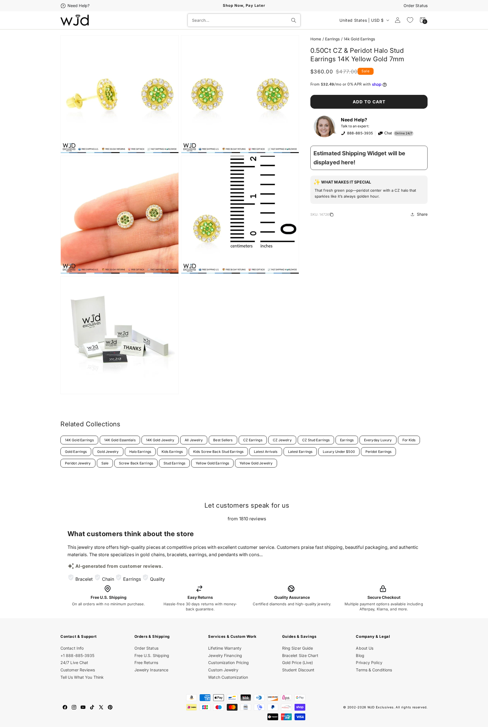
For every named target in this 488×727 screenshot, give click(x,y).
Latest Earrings (300, 451)
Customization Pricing (228, 662)
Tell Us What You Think (82, 677)
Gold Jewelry (108, 451)
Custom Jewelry (223, 669)
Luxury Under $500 (339, 451)
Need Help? (78, 5)
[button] (369, 190)
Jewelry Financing (225, 655)
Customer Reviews (77, 669)
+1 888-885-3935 (77, 655)
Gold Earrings (76, 451)
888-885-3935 (360, 133)
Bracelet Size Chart (300, 655)
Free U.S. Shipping (151, 655)
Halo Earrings (140, 451)
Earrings (332, 39)
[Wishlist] (410, 20)
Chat (388, 133)
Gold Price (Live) (297, 662)
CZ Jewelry (282, 440)
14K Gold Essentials (120, 440)
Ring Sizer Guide (297, 648)
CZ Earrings (252, 440)
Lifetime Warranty (224, 648)
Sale (104, 463)
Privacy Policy (369, 662)
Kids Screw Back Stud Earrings (218, 451)
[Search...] (293, 20)
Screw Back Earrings (136, 463)
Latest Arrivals (266, 451)
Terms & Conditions (374, 669)
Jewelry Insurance (151, 669)
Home (315, 39)
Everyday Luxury (378, 440)
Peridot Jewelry (78, 463)
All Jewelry (194, 440)
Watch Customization (228, 677)
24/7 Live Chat (74, 662)
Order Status (416, 5)
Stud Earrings (174, 463)
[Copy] (331, 215)
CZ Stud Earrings (316, 440)
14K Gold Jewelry (160, 440)
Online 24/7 (403, 133)
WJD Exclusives (380, 707)
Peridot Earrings (378, 451)
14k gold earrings (359, 39)
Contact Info (72, 648)
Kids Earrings (172, 451)
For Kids (409, 440)
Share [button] (422, 214)
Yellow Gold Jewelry (256, 463)
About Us (364, 648)
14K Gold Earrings (79, 440)
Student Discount (298, 669)
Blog (360, 655)
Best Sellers (222, 440)
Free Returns (146, 662)
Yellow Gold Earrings (212, 463)
